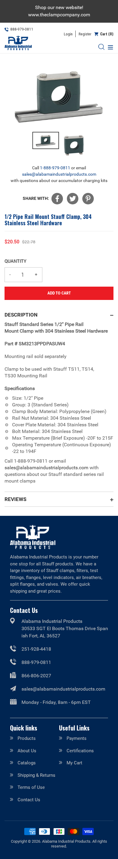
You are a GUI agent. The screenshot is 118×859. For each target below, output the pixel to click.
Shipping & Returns (36, 775)
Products (27, 738)
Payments (77, 738)
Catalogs (27, 763)
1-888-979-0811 (55, 167)
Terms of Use (31, 787)
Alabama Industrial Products (66, 841)
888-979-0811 (36, 662)
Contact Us (29, 799)
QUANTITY (15, 261)
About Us (27, 750)
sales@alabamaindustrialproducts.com (59, 174)
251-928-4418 (36, 649)
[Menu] (108, 46)
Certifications (80, 750)
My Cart (74, 763)
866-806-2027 (36, 675)
